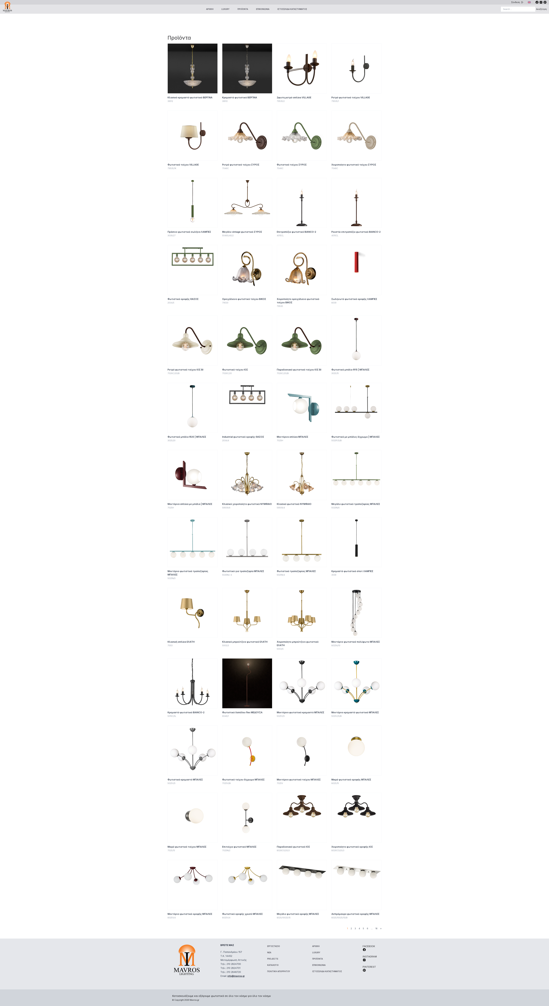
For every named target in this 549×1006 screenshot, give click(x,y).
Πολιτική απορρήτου (278, 971)
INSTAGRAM (370, 956)
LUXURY (225, 9)
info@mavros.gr (236, 976)
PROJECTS (272, 959)
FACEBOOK (369, 946)
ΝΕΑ (269, 952)
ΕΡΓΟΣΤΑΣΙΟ (273, 946)
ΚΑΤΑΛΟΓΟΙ (273, 965)
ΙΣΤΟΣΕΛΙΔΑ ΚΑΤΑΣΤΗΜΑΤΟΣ (292, 9)
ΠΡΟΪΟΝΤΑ (242, 9)
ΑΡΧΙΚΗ (209, 9)
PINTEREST (369, 966)
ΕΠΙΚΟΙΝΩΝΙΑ (262, 9)
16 (376, 928)
